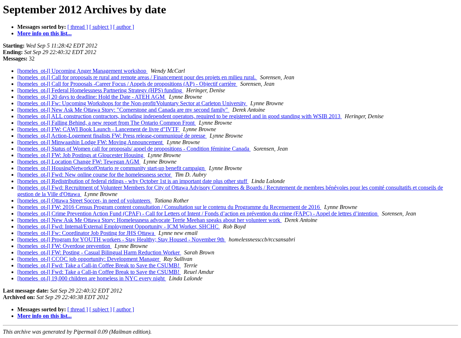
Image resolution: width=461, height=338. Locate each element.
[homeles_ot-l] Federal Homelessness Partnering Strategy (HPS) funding (100, 90)
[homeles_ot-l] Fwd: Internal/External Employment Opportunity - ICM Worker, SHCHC (118, 226)
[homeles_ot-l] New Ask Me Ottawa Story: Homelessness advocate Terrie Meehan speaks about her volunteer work (149, 220)
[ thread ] (77, 27)
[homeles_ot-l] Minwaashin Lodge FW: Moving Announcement (90, 142)
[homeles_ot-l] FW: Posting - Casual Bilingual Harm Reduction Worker (99, 252)
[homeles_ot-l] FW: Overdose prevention (64, 246)
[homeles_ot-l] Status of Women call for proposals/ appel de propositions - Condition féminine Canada (134, 149)
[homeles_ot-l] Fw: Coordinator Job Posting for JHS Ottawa (86, 233)
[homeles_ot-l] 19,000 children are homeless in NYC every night (91, 278)
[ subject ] (100, 27)
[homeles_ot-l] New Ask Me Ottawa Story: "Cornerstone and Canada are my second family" (123, 110)
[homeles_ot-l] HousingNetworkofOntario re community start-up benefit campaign (111, 168)
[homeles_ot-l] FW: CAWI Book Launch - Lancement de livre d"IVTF (98, 129)
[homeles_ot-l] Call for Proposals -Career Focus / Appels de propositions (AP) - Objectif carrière (127, 84)
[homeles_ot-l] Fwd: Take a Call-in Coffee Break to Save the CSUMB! (99, 265)
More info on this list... (44, 33)
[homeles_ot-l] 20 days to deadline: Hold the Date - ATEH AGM (91, 97)
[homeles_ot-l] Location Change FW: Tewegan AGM (78, 162)
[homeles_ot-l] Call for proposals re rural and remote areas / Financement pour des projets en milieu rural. (137, 77)
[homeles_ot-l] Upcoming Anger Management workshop (82, 71)
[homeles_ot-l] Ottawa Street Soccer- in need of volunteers (84, 200)
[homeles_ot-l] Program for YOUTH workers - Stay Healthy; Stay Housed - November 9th (121, 239)
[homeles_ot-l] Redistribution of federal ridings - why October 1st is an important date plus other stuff (133, 181)
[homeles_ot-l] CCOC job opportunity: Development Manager (89, 259)
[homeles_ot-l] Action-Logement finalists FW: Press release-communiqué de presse (112, 136)
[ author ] (123, 27)
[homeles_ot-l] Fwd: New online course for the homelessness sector (94, 175)
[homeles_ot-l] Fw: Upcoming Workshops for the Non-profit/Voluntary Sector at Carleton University (132, 103)
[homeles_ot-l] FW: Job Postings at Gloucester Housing (81, 155)
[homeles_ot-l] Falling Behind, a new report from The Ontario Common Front (106, 123)
